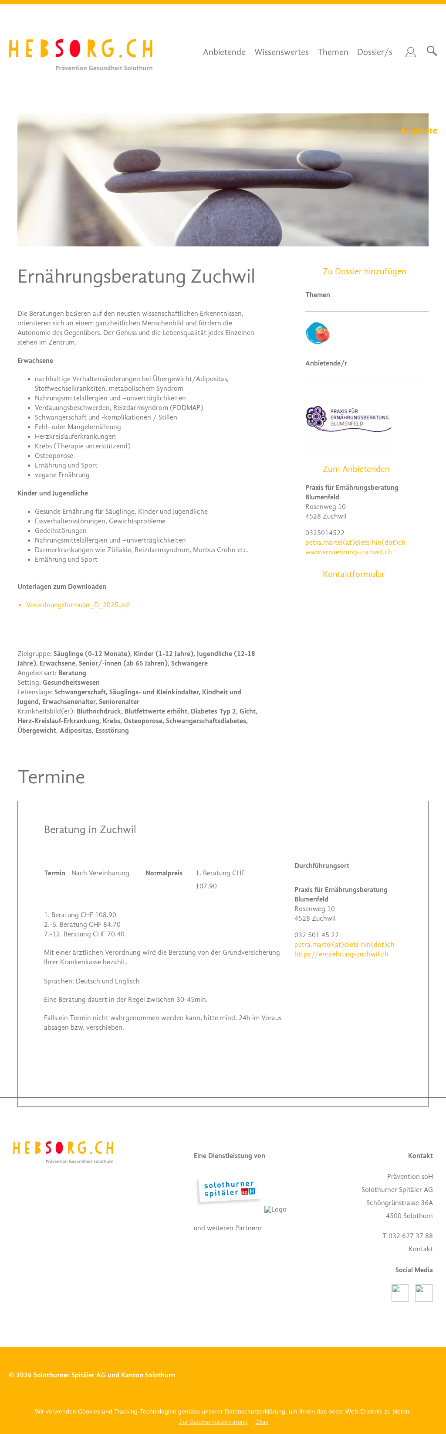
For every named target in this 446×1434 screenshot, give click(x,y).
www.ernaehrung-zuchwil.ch (348, 552)
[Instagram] (424, 1300)
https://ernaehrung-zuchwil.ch (341, 954)
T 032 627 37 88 (407, 1236)
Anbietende (224, 52)
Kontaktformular (354, 574)
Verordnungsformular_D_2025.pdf (78, 605)
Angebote (418, 131)
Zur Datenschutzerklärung (213, 1422)
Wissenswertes (281, 52)
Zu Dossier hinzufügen (364, 271)
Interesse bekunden (344, 993)
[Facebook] (403, 1300)
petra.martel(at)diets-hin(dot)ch (355, 542)
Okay (261, 1422)
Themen (333, 52)
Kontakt (421, 1249)
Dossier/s (374, 52)
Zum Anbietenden (356, 469)
